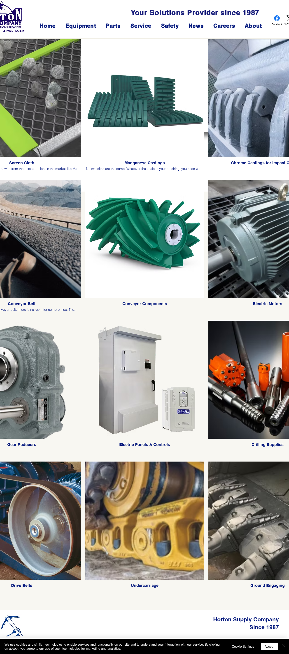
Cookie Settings (243, 646)
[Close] (283, 646)
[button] (140, 25)
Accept (269, 646)
